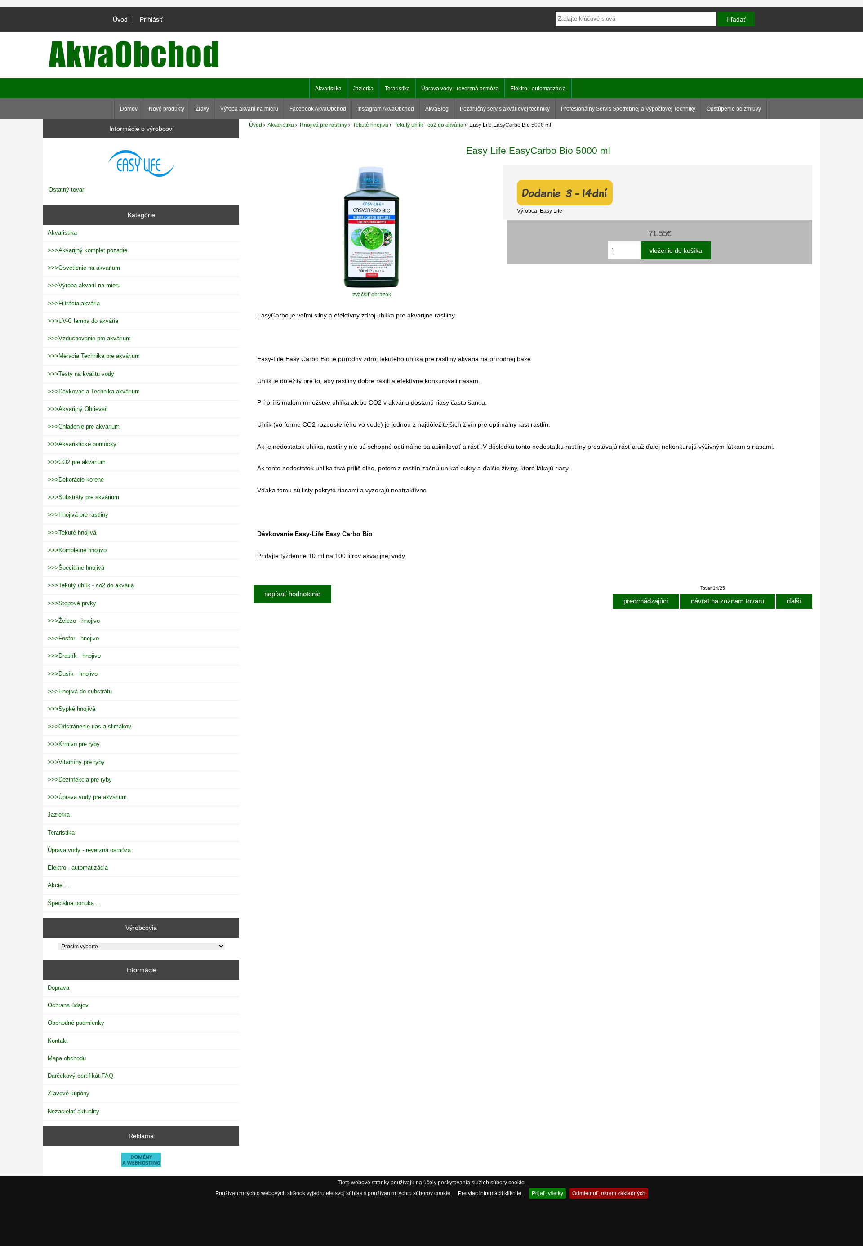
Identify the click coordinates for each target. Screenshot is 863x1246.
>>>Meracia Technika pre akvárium (94, 356)
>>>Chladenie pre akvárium (84, 426)
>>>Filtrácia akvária (74, 303)
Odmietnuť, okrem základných (608, 1193)
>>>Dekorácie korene (76, 479)
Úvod (120, 19)
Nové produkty (166, 109)
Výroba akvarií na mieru (249, 109)
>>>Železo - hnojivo (74, 620)
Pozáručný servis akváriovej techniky (505, 109)
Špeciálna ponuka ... (74, 903)
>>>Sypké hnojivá (71, 709)
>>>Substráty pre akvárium (83, 497)
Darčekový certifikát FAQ (80, 1075)
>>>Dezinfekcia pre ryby (80, 779)
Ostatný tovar (66, 189)
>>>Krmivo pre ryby (74, 744)
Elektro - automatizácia (538, 88)
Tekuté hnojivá (370, 125)
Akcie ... (59, 885)
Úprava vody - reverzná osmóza (460, 88)
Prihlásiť (151, 19)
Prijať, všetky (547, 1193)
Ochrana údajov (68, 1005)
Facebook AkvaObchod (317, 109)
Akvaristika (280, 125)
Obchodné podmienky (76, 1022)
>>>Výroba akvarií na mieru (84, 285)
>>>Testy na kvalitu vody (81, 374)
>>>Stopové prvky (72, 603)
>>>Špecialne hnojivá (76, 567)
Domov (129, 109)
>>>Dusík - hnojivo (73, 673)
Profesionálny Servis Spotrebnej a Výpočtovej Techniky (628, 109)
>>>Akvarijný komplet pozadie (87, 250)
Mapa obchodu (67, 1058)
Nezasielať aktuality (73, 1111)
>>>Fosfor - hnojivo (73, 638)
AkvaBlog (437, 109)
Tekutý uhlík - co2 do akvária (428, 125)
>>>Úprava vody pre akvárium (87, 797)
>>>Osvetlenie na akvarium (84, 267)
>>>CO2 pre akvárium (77, 462)
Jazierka (363, 88)
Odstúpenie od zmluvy (734, 109)
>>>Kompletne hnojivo (77, 550)
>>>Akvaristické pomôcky (82, 444)
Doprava (58, 987)
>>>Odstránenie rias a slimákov (89, 726)
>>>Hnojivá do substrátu (80, 691)
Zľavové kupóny (68, 1093)
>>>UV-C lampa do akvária (83, 320)
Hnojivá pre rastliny (323, 125)
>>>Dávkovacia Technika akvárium (94, 391)
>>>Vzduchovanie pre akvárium (89, 338)
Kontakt (58, 1040)
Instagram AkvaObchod (385, 109)
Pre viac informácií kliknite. (490, 1193)
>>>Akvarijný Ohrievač (78, 409)
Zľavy (202, 109)
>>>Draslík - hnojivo (74, 655)
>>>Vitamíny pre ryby (76, 762)
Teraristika (397, 88)
